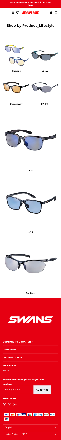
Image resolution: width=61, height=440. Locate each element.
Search (6, 370)
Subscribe (42, 389)
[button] (13, 13)
